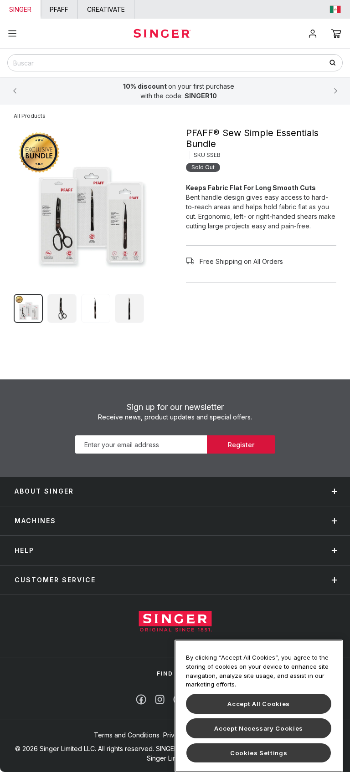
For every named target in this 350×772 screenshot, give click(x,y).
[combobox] (175, 62)
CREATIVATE (106, 9)
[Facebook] (141, 699)
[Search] (335, 62)
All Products (30, 115)
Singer (20, 9)
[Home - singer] (162, 33)
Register (241, 445)
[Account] (312, 33)
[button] (336, 34)
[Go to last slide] (14, 91)
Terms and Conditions (127, 735)
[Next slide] (335, 91)
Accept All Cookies (258, 703)
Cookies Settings (259, 753)
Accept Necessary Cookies (258, 728)
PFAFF (59, 9)
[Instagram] (159, 699)
